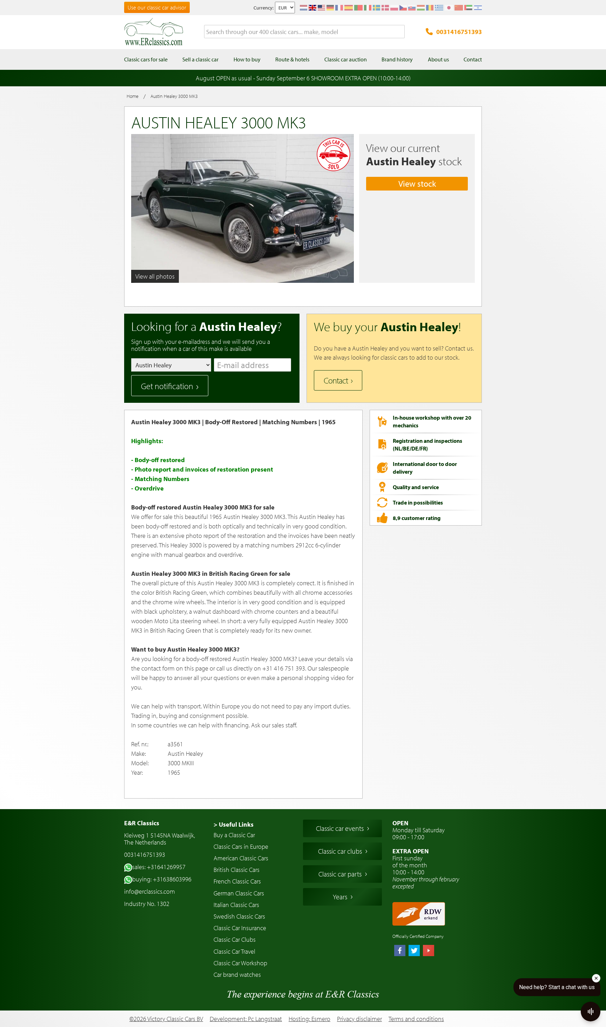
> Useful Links (234, 824)
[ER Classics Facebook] (399, 951)
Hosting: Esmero (309, 1019)
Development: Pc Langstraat (246, 1019)
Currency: (264, 8)
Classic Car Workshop (240, 963)
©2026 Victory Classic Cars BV (166, 1019)
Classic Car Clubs (235, 939)
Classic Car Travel (234, 951)
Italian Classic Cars (236, 905)
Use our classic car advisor (157, 7)
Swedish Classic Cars (239, 916)
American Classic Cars (241, 858)
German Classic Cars (239, 893)
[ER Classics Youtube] (428, 951)
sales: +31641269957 (159, 867)
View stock (417, 183)
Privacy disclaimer (359, 1018)
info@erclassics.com (149, 891)
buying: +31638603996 (161, 879)
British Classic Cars (237, 870)
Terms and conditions (416, 1018)
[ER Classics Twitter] (414, 951)
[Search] (399, 32)
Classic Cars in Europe (241, 846)
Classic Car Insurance (240, 928)
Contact (336, 380)
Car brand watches (237, 975)
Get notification (167, 386)
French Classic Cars (237, 881)
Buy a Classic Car (234, 835)
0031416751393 (459, 32)
